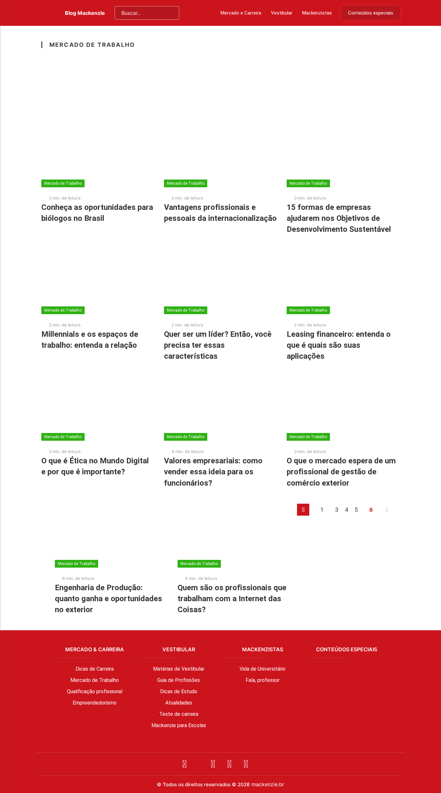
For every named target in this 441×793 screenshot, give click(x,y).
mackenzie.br (267, 784)
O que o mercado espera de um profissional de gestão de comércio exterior (341, 471)
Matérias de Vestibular (178, 669)
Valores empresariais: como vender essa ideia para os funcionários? (213, 471)
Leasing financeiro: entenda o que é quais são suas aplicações (339, 345)
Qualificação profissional (94, 691)
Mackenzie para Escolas (178, 725)
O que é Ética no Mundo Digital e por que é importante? (95, 466)
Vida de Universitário (262, 669)
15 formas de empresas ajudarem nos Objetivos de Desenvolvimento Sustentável (339, 218)
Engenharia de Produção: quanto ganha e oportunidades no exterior (108, 598)
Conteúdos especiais (370, 13)
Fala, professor (263, 680)
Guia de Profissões (178, 680)
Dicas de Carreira (95, 669)
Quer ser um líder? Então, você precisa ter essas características (218, 345)
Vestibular (281, 13)
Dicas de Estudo (178, 691)
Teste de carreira (178, 714)
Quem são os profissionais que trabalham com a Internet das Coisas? (232, 598)
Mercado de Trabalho (94, 680)
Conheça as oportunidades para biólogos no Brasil (97, 213)
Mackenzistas (317, 13)
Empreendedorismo (95, 703)
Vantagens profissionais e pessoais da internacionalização (220, 213)
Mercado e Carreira (241, 13)
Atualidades (178, 703)
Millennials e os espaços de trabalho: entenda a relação (89, 340)
